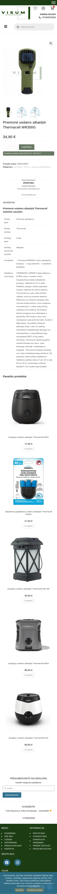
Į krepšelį (27, 147)
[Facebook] (6, 862)
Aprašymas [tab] (28, 183)
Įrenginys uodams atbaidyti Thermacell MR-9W (29, 589)
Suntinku (19, 890)
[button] (51, 43)
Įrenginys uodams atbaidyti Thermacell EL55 (28, 738)
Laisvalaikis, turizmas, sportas (25, 167)
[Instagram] (17, 862)
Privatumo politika (35, 890)
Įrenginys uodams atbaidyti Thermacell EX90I (28, 663)
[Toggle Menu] (53, 2)
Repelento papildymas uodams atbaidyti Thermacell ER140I (28, 513)
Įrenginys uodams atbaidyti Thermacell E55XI (28, 437)
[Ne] (53, 883)
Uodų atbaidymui (44, 167)
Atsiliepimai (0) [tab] (28, 195)
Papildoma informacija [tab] (28, 189)
